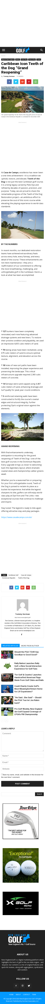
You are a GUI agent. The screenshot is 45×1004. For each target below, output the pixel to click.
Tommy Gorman (9, 76)
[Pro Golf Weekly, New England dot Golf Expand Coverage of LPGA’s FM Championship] (7, 712)
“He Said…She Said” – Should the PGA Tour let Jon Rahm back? (27, 700)
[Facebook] (22, 634)
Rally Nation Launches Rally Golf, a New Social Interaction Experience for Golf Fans (28, 666)
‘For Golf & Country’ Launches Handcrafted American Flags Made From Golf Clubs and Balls (29, 677)
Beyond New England (8, 59)
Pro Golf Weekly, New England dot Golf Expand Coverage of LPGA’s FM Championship (28, 712)
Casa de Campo (26, 575)
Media (17, 59)
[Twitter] (29, 985)
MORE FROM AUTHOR (30, 646)
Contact (26, 995)
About (18, 995)
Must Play (24, 59)
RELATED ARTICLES (10, 646)
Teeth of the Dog (23, 578)
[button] (41, 50)
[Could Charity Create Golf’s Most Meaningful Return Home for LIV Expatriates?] (7, 689)
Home (3, 56)
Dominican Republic (8, 578)
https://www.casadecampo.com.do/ (16, 517)
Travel (38, 59)
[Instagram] (22, 985)
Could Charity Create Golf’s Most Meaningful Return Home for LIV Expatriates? (28, 689)
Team (34, 995)
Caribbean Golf (13, 575)
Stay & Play (32, 59)
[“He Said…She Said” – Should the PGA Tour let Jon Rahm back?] (7, 700)
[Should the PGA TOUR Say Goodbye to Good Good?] (7, 655)
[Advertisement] (22, 23)
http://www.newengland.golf (22, 617)
